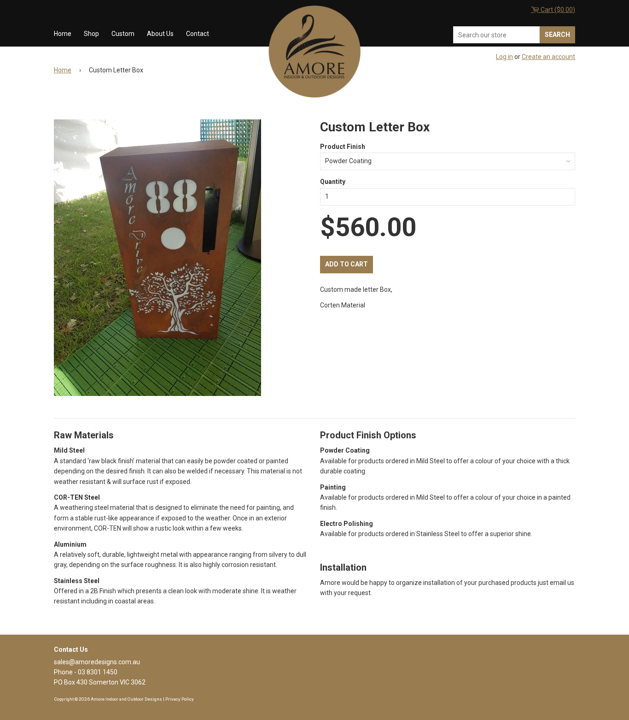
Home (62, 33)
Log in (504, 56)
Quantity (332, 181)
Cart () (557, 9)
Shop (91, 33)
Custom (122, 33)
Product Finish (342, 146)
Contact (197, 33)
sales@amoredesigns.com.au (97, 662)
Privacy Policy (179, 699)
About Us (160, 33)
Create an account (548, 56)
